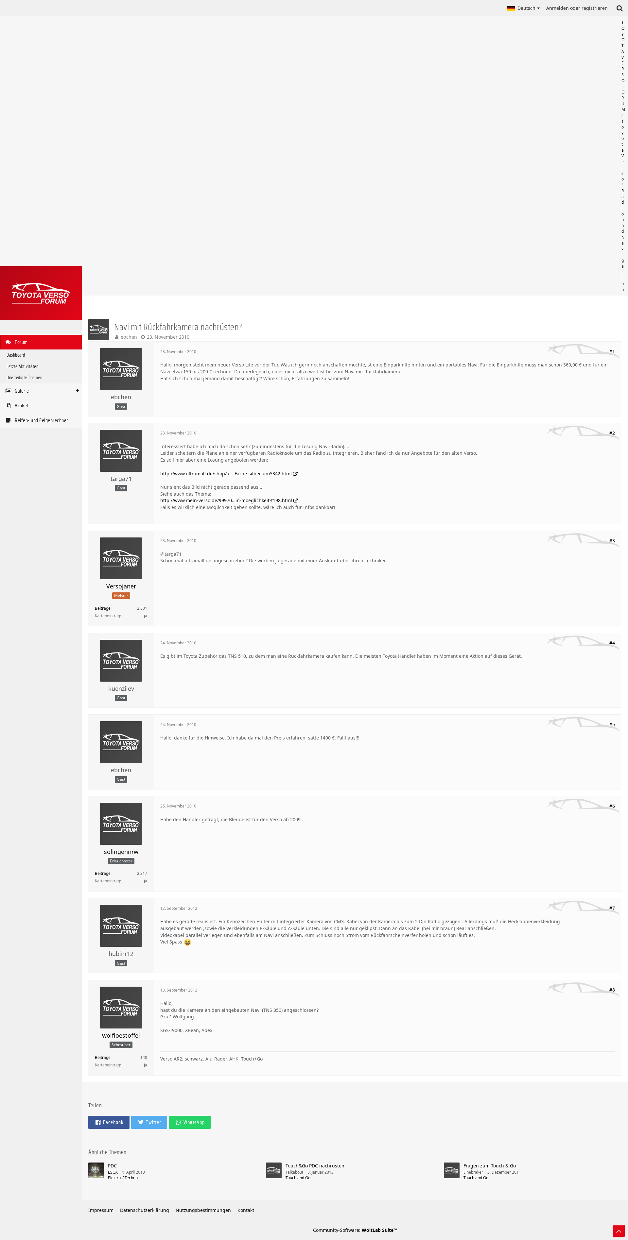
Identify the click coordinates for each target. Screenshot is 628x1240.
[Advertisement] (355, 156)
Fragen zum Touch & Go (489, 1166)
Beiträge (103, 608)
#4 (612, 643)
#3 (612, 540)
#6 (612, 806)
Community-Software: (355, 1230)
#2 (612, 433)
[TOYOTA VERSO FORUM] (41, 293)
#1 (612, 351)
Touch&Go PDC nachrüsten (315, 1166)
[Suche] (619, 8)
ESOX (113, 1172)
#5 (612, 724)
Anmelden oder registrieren (577, 8)
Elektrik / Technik (123, 1178)
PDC (112, 1166)
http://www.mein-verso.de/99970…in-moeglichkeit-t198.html (226, 500)
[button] (523, 8)
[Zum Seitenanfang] (619, 1231)
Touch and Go (298, 1178)
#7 (612, 908)
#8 (612, 990)
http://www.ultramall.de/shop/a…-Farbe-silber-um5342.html (226, 473)
